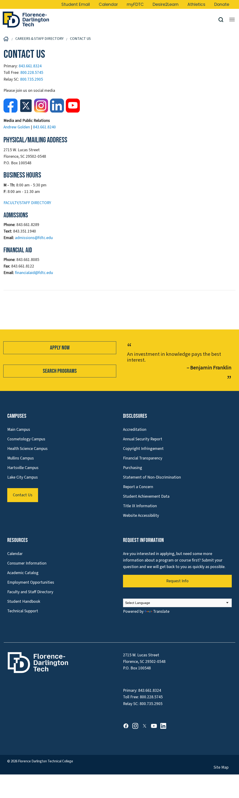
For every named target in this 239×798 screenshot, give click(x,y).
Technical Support (22, 611)
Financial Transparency (142, 458)
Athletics (196, 4)
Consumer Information (26, 563)
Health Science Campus (27, 449)
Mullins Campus (20, 458)
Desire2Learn (166, 4)
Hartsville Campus (23, 468)
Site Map (221, 767)
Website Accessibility (141, 515)
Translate (161, 611)
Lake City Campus (22, 477)
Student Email (75, 4)
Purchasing (132, 468)
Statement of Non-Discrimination (152, 477)
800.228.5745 (31, 72)
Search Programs (60, 371)
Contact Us (22, 495)
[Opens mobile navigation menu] (232, 19)
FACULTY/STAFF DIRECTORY (27, 203)
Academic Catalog (23, 573)
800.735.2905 (31, 79)
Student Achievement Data (146, 496)
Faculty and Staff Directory (30, 592)
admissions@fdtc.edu (34, 238)
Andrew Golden (17, 127)
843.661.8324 (30, 66)
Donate (221, 4)
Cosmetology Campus (26, 439)
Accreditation (134, 429)
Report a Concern (138, 487)
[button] (222, 20)
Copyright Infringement (143, 449)
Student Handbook (23, 601)
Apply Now (60, 347)
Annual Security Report (142, 439)
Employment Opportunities (30, 582)
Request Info (177, 581)
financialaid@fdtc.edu (34, 273)
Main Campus (18, 429)
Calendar (108, 4)
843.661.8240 (44, 127)
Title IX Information (140, 506)
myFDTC (135, 4)
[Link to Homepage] (110, 19)
